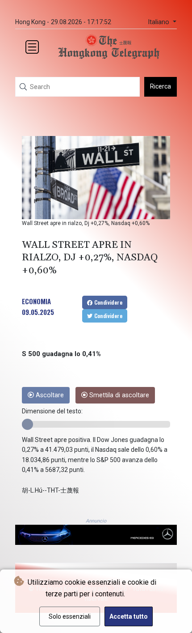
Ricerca (160, 86)
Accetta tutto (128, 616)
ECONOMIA (36, 301)
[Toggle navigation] (32, 47)
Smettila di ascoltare (118, 395)
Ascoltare (49, 395)
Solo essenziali (70, 616)
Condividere (107, 302)
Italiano (159, 22)
